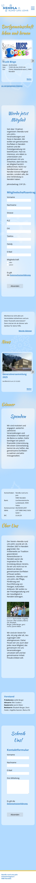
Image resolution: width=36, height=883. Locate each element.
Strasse (10, 213)
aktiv (10, 262)
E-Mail (9, 252)
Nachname (11, 205)
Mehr (29, 79)
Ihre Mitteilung (13, 778)
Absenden (15, 286)
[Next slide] (33, 61)
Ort (8, 228)
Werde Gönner (25, 331)
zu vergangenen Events (11, 86)
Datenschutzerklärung (20, 275)
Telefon (10, 236)
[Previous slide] (3, 61)
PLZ (8, 220)
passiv (11, 265)
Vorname (11, 197)
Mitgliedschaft (13, 259)
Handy (9, 244)
